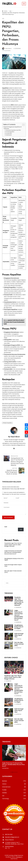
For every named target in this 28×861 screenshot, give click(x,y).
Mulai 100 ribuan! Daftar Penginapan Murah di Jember (11, 471)
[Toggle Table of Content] (22, 125)
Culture (14, 784)
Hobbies (14, 793)
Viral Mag (18, 857)
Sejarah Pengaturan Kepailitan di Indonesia (12, 127)
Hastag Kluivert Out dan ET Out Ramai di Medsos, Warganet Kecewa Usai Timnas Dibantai (17, 460)
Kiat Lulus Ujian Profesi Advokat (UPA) (13, 571)
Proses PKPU (9, 133)
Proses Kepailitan (10, 131)
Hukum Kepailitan (8, 422)
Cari (5, 527)
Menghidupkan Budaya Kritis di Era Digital (14, 559)
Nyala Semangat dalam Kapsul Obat (13, 565)
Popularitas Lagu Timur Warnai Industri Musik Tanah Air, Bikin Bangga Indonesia (12, 544)
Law (3, 18)
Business (14, 781)
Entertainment (14, 787)
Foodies (14, 790)
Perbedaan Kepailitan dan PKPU (13, 130)
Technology (14, 798)
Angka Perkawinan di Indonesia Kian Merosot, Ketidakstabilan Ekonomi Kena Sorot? (13, 552)
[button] (12, 772)
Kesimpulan (9, 135)
